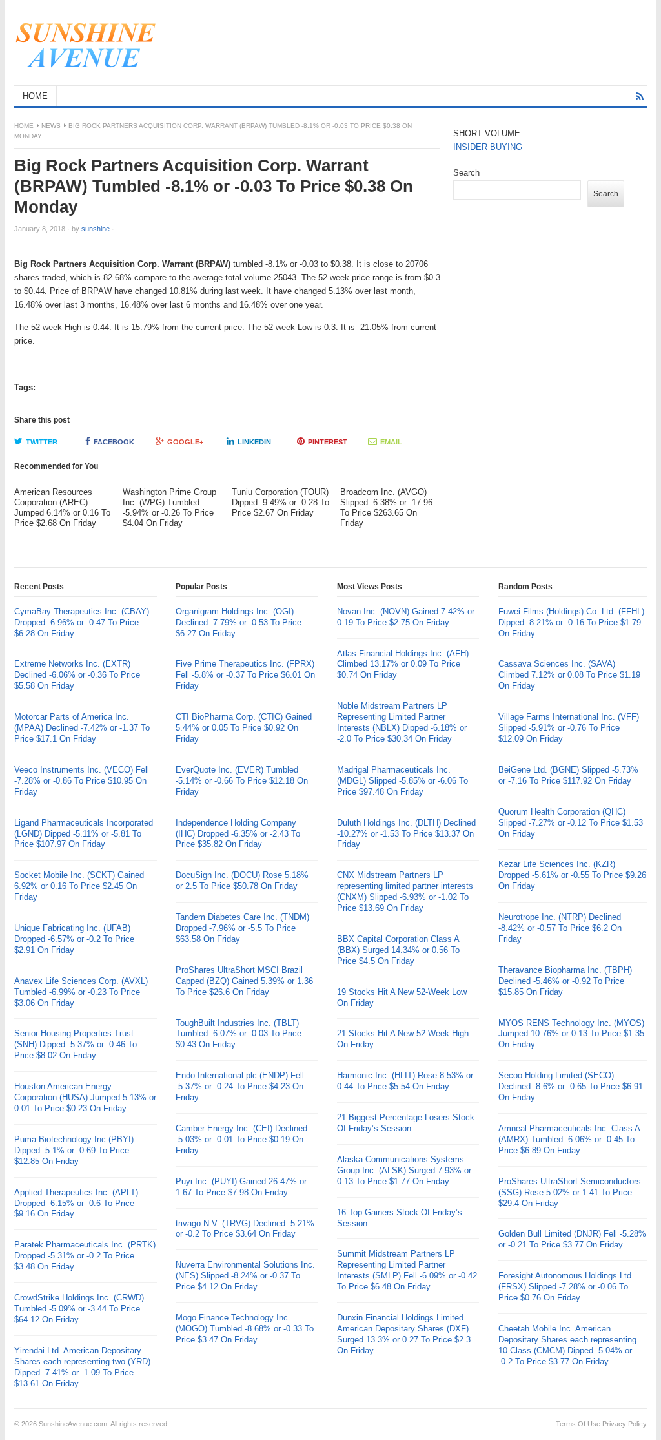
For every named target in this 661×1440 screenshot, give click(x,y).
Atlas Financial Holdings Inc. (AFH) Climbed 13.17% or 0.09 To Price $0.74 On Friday (403, 664)
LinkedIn (254, 442)
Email (391, 442)
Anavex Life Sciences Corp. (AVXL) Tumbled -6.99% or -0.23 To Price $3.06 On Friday (81, 992)
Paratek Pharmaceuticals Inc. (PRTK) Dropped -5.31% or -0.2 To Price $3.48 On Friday (85, 1255)
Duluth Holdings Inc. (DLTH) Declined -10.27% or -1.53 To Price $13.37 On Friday (406, 834)
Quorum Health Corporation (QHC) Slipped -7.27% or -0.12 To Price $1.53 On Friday (570, 823)
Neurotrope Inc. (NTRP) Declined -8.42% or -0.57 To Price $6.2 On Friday (560, 928)
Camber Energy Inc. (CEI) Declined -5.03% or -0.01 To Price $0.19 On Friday (241, 1139)
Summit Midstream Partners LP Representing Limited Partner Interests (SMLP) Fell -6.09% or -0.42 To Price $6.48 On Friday (407, 1270)
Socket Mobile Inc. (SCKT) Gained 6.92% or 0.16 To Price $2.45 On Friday (79, 886)
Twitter (41, 442)
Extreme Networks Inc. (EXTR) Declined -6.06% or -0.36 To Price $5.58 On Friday (77, 675)
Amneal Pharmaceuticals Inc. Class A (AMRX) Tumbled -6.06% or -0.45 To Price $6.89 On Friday (569, 1139)
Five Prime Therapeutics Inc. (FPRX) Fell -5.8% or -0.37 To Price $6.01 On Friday (245, 675)
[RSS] (640, 97)
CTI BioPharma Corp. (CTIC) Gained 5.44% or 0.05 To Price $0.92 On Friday (244, 728)
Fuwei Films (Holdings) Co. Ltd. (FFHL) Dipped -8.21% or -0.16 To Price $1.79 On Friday (571, 622)
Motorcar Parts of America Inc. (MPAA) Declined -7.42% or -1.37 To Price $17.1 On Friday (82, 728)
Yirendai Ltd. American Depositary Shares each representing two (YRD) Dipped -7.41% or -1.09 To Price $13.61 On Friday (82, 1367)
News (51, 125)
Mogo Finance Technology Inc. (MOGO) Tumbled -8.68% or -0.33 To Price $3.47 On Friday (245, 1328)
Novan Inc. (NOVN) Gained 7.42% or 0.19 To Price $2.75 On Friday (405, 617)
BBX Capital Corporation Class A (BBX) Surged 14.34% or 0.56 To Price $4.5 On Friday (398, 950)
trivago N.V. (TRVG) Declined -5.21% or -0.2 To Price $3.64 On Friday (245, 1228)
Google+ (185, 442)
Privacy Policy (624, 1424)
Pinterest (327, 442)
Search (466, 173)
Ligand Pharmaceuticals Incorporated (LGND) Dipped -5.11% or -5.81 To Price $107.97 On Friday (83, 834)
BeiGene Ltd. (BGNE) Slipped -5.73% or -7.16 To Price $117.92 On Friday (568, 775)
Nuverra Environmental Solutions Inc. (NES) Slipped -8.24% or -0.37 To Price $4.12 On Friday (245, 1275)
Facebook (114, 442)
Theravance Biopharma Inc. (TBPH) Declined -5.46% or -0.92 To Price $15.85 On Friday (565, 981)
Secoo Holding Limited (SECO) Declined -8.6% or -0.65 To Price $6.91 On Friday (570, 1086)
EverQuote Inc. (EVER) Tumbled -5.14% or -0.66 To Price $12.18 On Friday (242, 781)
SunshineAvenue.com (73, 1424)
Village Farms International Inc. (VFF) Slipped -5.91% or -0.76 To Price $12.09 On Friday (568, 728)
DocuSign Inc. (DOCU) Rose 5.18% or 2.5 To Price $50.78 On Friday (242, 880)
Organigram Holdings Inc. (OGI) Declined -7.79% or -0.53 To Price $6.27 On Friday (238, 622)
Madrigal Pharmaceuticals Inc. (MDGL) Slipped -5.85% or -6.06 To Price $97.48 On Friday (402, 781)
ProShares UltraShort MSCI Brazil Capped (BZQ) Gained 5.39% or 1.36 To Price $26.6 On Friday (244, 981)
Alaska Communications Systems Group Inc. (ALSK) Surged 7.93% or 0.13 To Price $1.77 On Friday (404, 1170)
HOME (35, 96)
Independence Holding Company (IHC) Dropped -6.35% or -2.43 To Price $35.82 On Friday (238, 834)
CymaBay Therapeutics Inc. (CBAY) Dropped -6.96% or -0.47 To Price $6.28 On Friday (81, 622)
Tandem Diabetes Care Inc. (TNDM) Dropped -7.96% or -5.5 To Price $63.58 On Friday (242, 928)
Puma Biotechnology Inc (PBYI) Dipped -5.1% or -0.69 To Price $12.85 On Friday (74, 1150)
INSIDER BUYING (487, 147)
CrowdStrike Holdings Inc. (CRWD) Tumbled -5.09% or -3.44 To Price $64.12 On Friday (79, 1308)
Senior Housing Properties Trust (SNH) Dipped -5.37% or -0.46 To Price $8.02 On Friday (75, 1044)
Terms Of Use (578, 1424)
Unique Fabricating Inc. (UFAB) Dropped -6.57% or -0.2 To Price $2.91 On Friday (74, 939)
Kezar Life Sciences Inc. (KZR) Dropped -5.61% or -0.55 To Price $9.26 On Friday (572, 875)
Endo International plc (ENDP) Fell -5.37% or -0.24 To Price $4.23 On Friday (240, 1086)
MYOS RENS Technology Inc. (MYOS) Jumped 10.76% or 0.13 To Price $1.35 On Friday (571, 1034)
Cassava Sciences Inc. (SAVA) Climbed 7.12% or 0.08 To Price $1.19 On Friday (569, 675)
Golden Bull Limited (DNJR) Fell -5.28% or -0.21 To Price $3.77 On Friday (572, 1239)
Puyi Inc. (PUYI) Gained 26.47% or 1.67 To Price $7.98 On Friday (241, 1186)
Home (24, 125)
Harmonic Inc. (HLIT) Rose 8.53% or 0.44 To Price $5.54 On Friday (405, 1080)
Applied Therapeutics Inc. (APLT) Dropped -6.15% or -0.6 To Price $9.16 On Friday (76, 1203)
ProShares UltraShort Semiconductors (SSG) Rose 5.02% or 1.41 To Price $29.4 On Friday (569, 1192)
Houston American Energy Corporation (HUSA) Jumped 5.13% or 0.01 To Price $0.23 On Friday (85, 1097)
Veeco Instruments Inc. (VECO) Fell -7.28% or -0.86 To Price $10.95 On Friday (81, 781)
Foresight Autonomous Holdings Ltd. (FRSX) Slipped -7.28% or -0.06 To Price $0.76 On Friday (566, 1286)
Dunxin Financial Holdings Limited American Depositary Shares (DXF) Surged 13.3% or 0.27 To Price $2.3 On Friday (404, 1334)
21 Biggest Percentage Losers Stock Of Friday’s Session (405, 1122)
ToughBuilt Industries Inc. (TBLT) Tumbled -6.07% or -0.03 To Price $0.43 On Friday (238, 1034)
